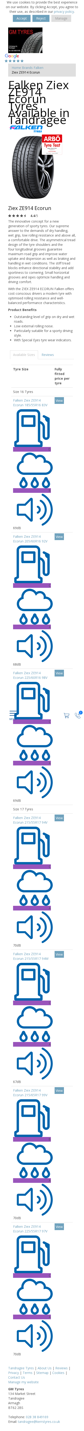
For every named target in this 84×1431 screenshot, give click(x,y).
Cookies (58, 1372)
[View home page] (25, 40)
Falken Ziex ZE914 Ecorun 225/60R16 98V (30, 675)
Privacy (13, 1372)
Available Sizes (24, 354)
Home (16, 67)
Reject (41, 18)
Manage (61, 18)
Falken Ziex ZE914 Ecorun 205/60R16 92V (30, 538)
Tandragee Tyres (21, 1368)
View (59, 400)
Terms (27, 1372)
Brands (27, 67)
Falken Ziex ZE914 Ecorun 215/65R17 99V (30, 1092)
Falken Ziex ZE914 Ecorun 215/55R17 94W (31, 956)
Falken (38, 67)
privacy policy (64, 11)
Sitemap (42, 1372)
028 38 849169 (37, 1417)
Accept (22, 18)
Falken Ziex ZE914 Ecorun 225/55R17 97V (30, 1228)
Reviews (48, 354)
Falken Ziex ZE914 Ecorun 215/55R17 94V (30, 820)
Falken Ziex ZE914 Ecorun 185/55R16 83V (30, 402)
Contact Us (16, 1377)
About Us (45, 1368)
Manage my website (23, 1382)
